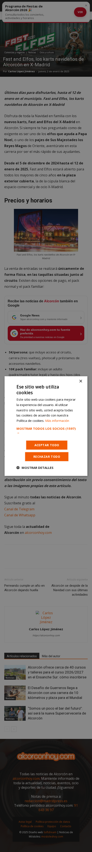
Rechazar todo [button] (46, 457)
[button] (46, 430)
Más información (57, 420)
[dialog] (46, 426)
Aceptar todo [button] (46, 445)
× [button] (80, 381)
